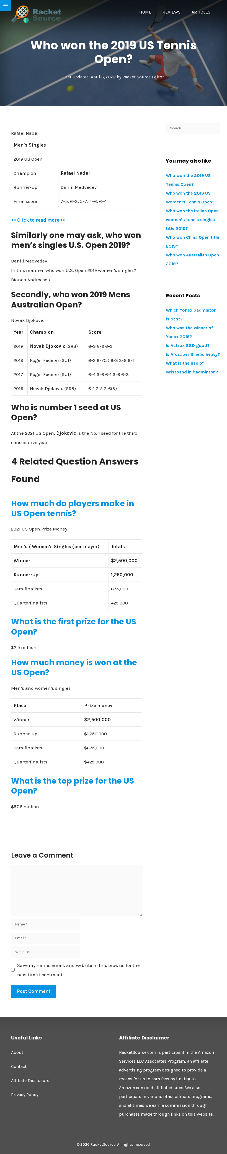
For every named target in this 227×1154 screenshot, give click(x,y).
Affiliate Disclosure (30, 1080)
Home (145, 12)
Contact (19, 1066)
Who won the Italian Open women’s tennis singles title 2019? (192, 219)
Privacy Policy (24, 1094)
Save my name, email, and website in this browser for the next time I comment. (78, 969)
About (17, 1052)
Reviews (171, 12)
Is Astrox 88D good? (188, 345)
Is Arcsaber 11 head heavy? (193, 354)
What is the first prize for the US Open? (73, 626)
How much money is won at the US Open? (74, 667)
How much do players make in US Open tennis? (72, 508)
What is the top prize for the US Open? (72, 786)
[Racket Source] (36, 14)
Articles (201, 12)
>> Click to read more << (38, 220)
